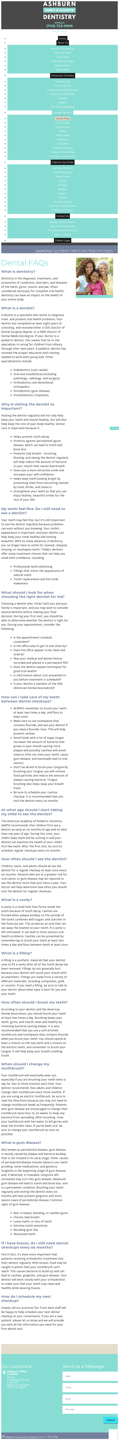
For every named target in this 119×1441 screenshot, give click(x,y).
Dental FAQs (43, 250)
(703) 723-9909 (59, 26)
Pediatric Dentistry (73, 253)
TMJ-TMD (54, 253)
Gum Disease (61, 250)
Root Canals (105, 250)
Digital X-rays (78, 250)
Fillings (92, 250)
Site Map (53, 1436)
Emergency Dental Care (98, 256)
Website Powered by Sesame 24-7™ (26, 1437)
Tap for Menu (59, 31)
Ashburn (59, 22)
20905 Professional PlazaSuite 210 (18, 1380)
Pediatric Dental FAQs (99, 253)
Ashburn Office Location (17, 1372)
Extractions (39, 253)
